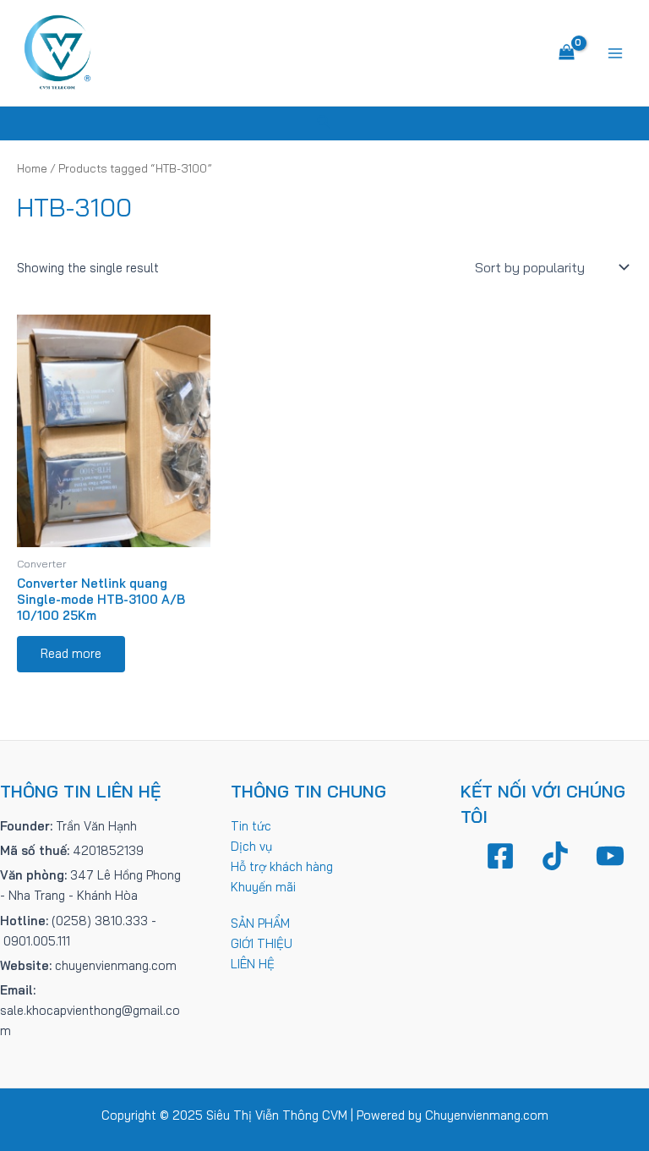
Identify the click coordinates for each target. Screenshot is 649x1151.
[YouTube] (610, 855)
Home (32, 168)
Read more (71, 653)
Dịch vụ (251, 846)
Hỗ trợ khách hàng (282, 866)
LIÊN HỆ (253, 964)
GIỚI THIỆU (261, 943)
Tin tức (251, 826)
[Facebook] (500, 855)
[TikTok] (555, 855)
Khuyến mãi (263, 887)
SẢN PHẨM (260, 923)
